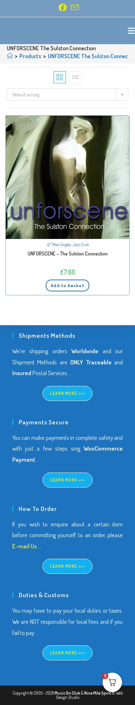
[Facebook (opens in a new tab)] (63, 7)
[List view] (75, 77)
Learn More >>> (67, 393)
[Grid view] (60, 77)
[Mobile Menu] (131, 31)
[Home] (10, 56)
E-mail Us (24, 546)
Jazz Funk (80, 244)
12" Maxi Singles (59, 244)
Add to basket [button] (67, 285)
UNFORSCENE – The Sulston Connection (68, 253)
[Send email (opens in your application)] (74, 7)
